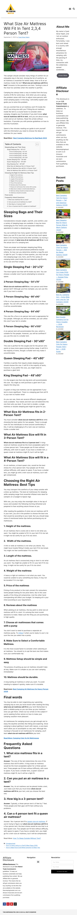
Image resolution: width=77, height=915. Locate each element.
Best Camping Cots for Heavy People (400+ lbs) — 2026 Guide (61, 346)
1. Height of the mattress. (16, 175)
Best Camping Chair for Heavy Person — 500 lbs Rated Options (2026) (62, 250)
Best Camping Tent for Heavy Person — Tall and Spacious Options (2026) (62, 200)
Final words (10, 195)
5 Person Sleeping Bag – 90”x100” (18, 157)
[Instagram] (15, 904)
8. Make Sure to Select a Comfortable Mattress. (22, 189)
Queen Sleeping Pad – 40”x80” (16, 161)
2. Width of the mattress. (16, 177)
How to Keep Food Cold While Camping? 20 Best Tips (23, 847)
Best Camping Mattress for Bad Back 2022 (30, 138)
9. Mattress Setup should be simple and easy (21, 191)
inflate (20, 633)
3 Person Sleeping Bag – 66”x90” (18, 153)
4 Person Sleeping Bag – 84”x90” (18, 155)
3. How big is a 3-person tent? (17, 204)
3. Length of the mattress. (16, 179)
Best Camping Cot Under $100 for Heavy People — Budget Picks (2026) (62, 274)
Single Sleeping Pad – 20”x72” (16, 149)
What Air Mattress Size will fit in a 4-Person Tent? (22, 170)
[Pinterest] (8, 904)
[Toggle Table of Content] (36, 144)
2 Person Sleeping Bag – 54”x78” (18, 151)
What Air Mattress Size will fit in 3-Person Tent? (21, 168)
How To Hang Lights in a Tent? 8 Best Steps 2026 (21, 845)
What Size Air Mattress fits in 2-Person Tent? (22, 166)
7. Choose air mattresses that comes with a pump (22, 187)
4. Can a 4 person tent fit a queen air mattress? (21, 206)
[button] (70, 9)
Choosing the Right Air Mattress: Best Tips (19, 173)
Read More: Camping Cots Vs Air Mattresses (21, 738)
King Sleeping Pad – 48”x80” (16, 164)
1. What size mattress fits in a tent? (17, 199)
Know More (63, 75)
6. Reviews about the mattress (17, 185)
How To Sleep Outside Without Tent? (27, 838)
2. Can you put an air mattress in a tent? (19, 202)
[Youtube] (11, 904)
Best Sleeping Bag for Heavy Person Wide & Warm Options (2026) (61, 225)
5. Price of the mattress (15, 183)
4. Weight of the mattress (16, 181)
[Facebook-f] (4, 904)
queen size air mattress (36, 821)
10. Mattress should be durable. (18, 192)
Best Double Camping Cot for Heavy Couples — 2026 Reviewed (62, 322)
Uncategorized (10, 843)
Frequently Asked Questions (15, 197)
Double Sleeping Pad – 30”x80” (16, 159)
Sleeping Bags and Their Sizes (15, 147)
